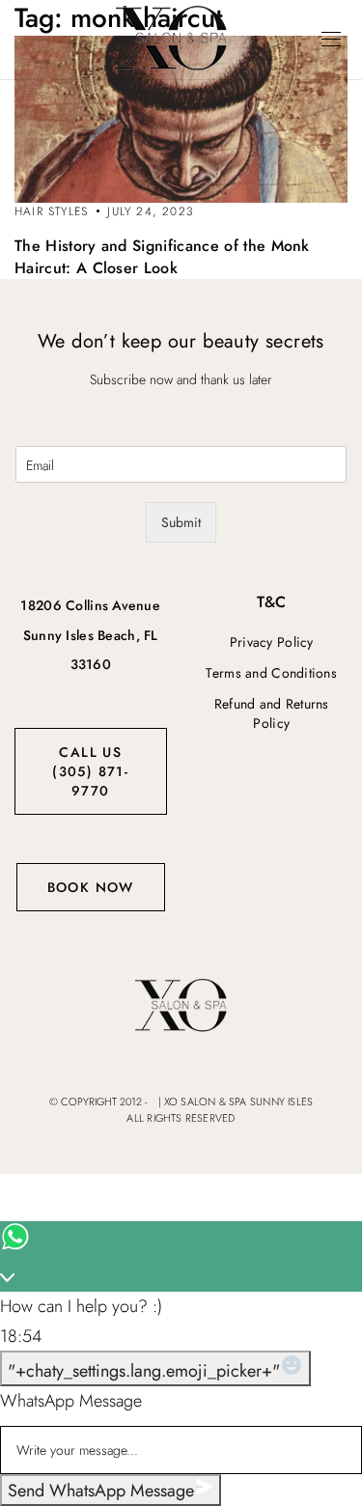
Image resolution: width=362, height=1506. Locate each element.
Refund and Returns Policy (271, 713)
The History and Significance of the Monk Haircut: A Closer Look (162, 257)
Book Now (90, 887)
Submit (181, 522)
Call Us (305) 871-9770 (90, 771)
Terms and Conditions (271, 673)
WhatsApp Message (71, 1400)
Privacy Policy (272, 642)
